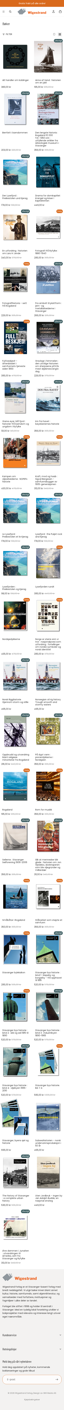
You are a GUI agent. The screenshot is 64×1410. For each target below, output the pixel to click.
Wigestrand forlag (23, 1393)
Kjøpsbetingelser (32, 1399)
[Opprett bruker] (57, 1379)
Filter (9, 34)
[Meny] (3, 11)
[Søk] (10, 11)
